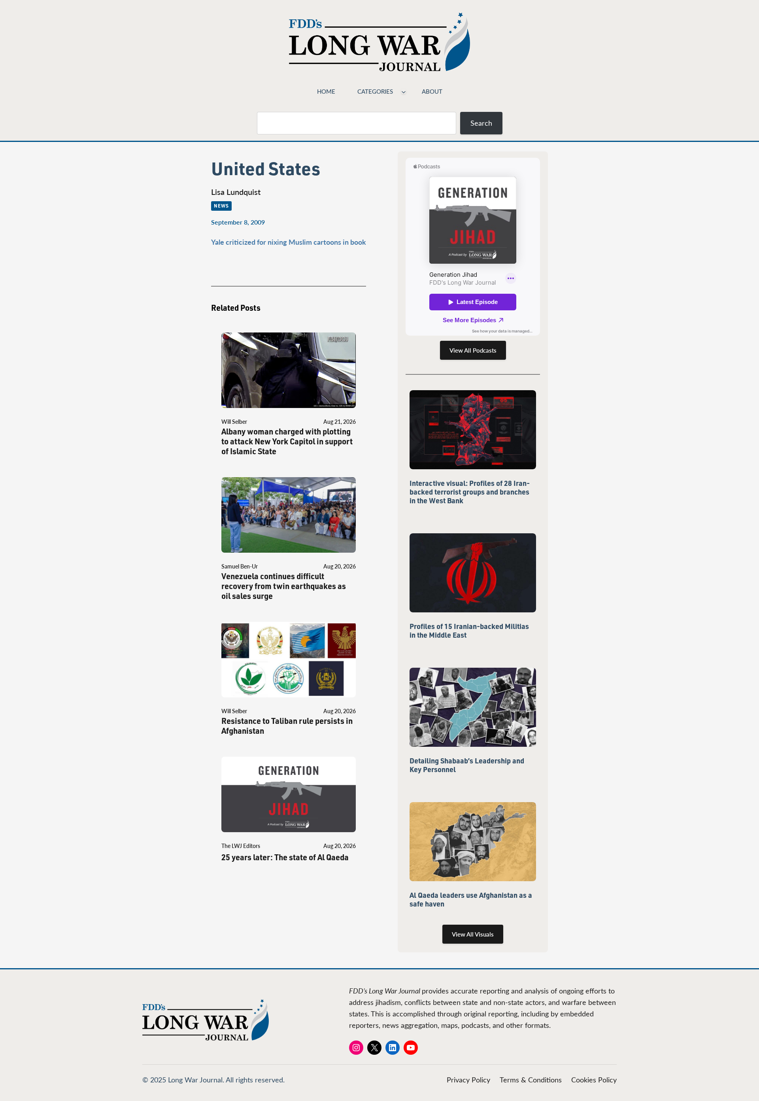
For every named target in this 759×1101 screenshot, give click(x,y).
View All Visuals (473, 934)
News (221, 205)
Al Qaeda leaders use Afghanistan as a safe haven (471, 899)
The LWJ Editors (240, 846)
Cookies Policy (594, 1079)
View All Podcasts (473, 350)
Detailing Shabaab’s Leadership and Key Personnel (467, 765)
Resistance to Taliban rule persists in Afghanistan (287, 726)
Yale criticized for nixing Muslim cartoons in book (288, 242)
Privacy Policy (468, 1079)
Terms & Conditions (531, 1079)
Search (481, 123)
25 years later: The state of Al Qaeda (285, 857)
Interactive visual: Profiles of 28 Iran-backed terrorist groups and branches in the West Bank (470, 492)
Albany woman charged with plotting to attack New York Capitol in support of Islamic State (287, 441)
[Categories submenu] (403, 91)
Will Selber (234, 421)
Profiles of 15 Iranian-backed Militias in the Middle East (469, 630)
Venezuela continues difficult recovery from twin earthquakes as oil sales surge (283, 586)
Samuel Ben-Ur (239, 566)
